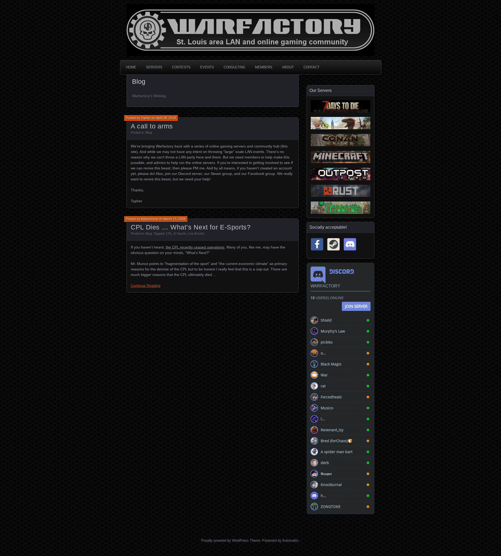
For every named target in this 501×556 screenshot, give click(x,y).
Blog (149, 132)
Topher (146, 118)
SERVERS (154, 67)
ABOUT (288, 67)
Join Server (356, 306)
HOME (131, 67)
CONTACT (311, 67)
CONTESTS (181, 67)
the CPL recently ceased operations (195, 247)
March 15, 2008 (174, 219)
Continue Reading (145, 285)
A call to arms (152, 126)
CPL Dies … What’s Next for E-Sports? (191, 227)
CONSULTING (234, 67)
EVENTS (207, 67)
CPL (169, 233)
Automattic (290, 540)
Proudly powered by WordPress (225, 540)
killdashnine (149, 219)
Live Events (196, 233)
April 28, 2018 (166, 118)
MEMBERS (263, 67)
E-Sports (180, 233)
